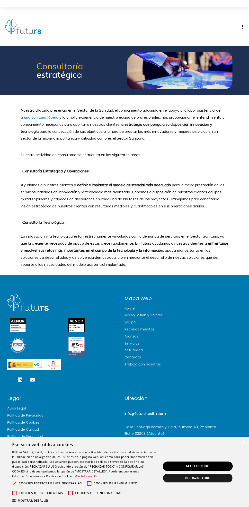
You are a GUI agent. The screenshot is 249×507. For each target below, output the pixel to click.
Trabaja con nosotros (142, 364)
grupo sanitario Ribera (39, 117)
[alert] (124, 472)
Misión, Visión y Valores (143, 315)
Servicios (131, 343)
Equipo (130, 322)
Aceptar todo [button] (198, 466)
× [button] (243, 442)
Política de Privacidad (25, 415)
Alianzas (131, 336)
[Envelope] (32, 380)
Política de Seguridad (25, 436)
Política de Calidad (23, 429)
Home (129, 308)
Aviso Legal (16, 408)
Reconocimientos (139, 329)
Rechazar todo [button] (198, 478)
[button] (84, 500)
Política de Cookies (23, 422)
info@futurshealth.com (145, 413)
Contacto (132, 357)
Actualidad (133, 350)
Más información (86, 476)
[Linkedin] (20, 380)
